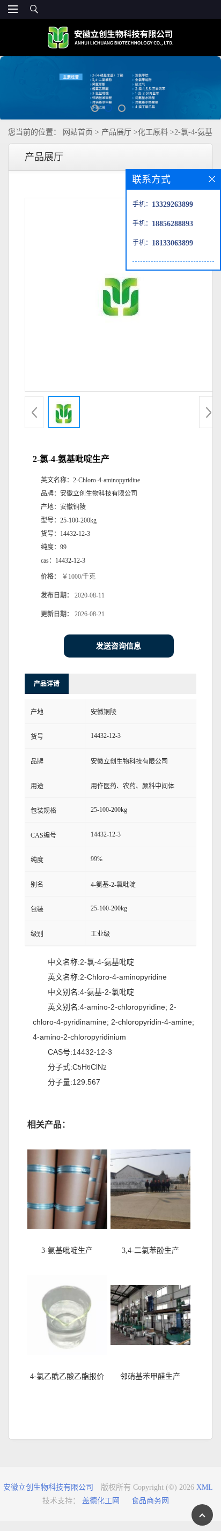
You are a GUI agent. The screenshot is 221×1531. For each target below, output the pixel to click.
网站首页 (78, 132)
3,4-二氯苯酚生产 (150, 1250)
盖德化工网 (101, 1501)
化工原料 (153, 132)
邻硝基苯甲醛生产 (150, 1376)
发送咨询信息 (118, 646)
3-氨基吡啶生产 (67, 1250)
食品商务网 (150, 1501)
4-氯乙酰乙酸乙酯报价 (67, 1376)
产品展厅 (116, 132)
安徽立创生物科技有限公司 (48, 1487)
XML (204, 1487)
